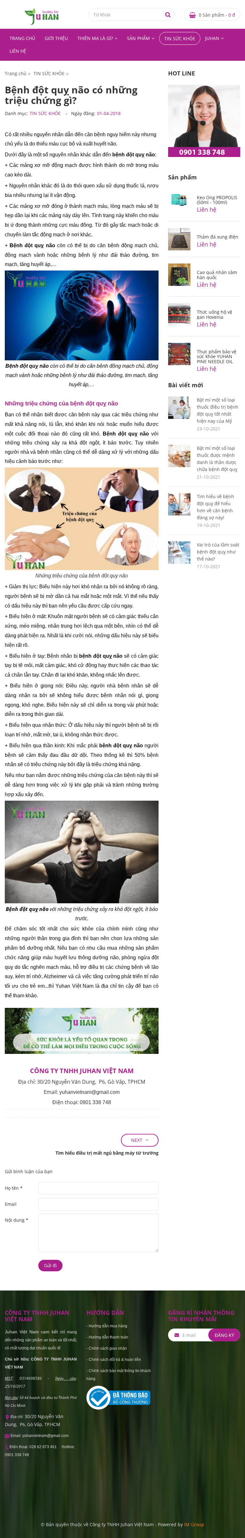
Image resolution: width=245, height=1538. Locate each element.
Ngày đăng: (83, 113)
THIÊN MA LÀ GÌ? (95, 38)
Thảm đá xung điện (217, 237)
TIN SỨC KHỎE (179, 38)
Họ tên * (14, 1188)
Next (136, 1140)
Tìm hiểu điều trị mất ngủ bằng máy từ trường (107, 1153)
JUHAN (212, 38)
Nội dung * (16, 1220)
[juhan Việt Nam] (41, 16)
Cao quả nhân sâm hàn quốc (217, 274)
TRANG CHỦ (22, 38)
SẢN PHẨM (138, 38)
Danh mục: (16, 113)
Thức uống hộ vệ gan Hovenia (214, 314)
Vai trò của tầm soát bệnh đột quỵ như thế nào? (218, 552)
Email (11, 1204)
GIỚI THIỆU (56, 38)
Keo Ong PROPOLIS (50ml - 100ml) (217, 199)
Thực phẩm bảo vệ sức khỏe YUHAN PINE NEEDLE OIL (216, 357)
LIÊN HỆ (18, 51)
